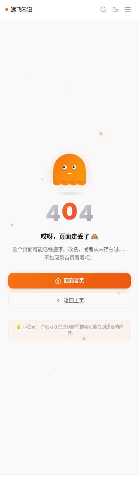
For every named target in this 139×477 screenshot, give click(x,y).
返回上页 (74, 300)
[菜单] (128, 9)
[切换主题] (115, 9)
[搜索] (103, 9)
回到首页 (74, 280)
